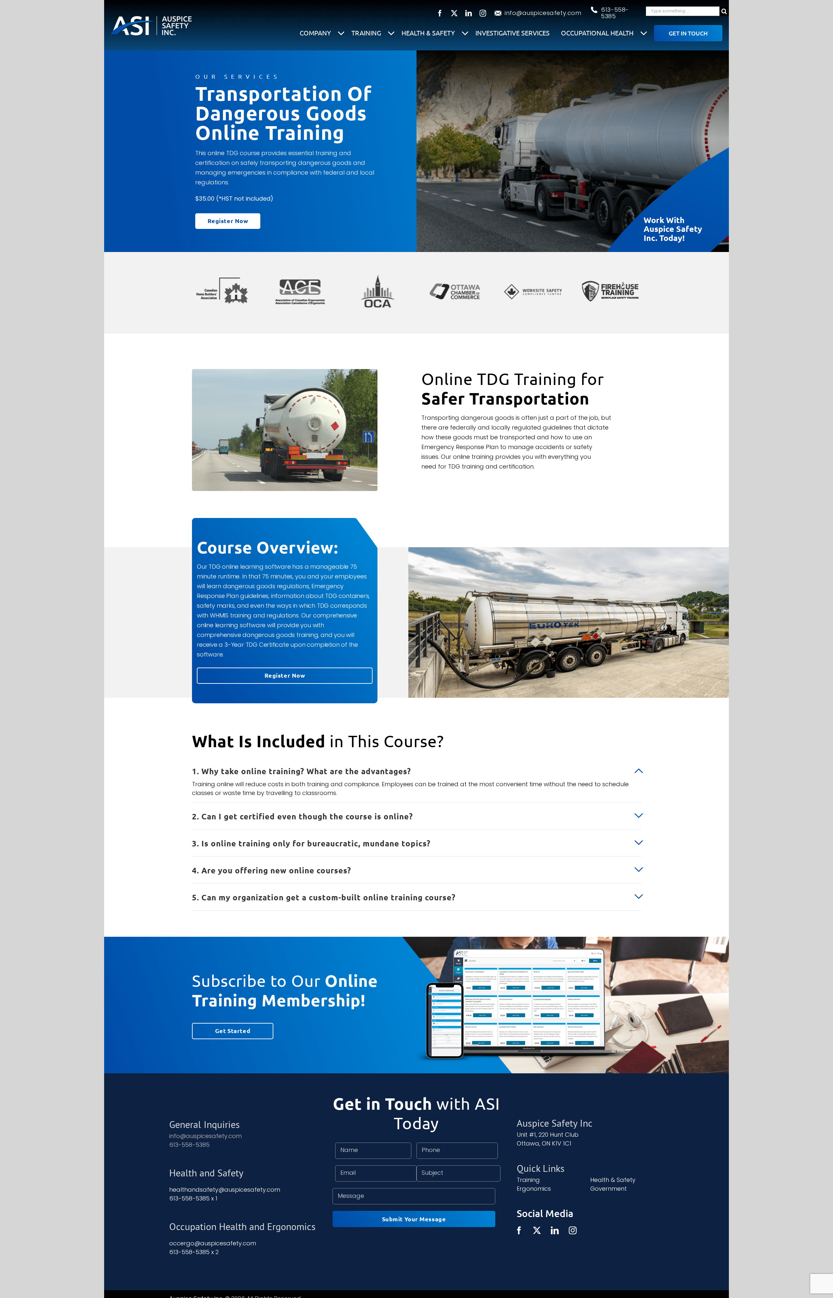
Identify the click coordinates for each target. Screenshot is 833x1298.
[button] (416, 766)
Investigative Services (512, 33)
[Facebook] (519, 1230)
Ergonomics (534, 1189)
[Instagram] (573, 1230)
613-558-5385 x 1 (193, 1198)
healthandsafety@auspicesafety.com (224, 1189)
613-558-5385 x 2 (194, 1252)
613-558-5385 (615, 13)
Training (367, 33)
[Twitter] (537, 1230)
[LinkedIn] (555, 1230)
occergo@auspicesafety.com (212, 1243)
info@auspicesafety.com (543, 13)
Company (316, 33)
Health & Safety (429, 33)
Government (608, 1189)
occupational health (598, 33)
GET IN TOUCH (688, 33)
